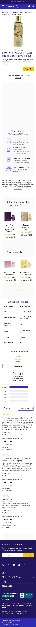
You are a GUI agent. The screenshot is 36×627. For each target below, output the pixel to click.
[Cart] (33, 6)
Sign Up (28, 555)
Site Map (20, 614)
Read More (18, 189)
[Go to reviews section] (17, 50)
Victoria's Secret (9, 15)
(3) (22, 50)
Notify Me (28, 69)
